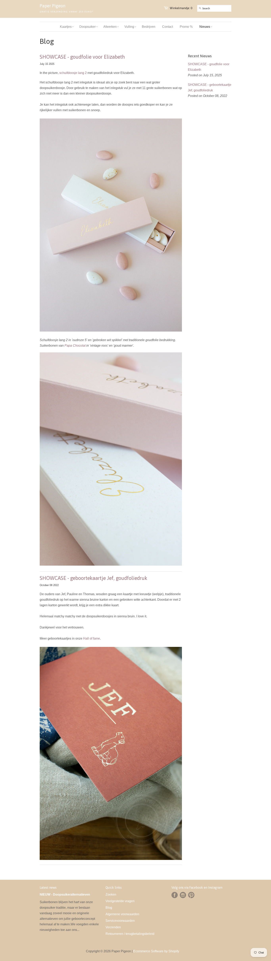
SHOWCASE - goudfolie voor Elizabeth (82, 57)
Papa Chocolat (75, 345)
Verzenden (113, 927)
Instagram (183, 895)
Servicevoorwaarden (120, 920)
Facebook (174, 895)
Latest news (48, 887)
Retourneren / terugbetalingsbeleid (130, 933)
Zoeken (111, 894)
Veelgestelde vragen (120, 901)
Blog (109, 907)
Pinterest (191, 895)
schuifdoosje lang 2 (73, 73)
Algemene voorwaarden (122, 914)
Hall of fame (91, 638)
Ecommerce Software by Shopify (156, 951)
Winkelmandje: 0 (181, 8)
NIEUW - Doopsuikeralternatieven (65, 894)
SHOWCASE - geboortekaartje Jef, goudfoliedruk (93, 578)
